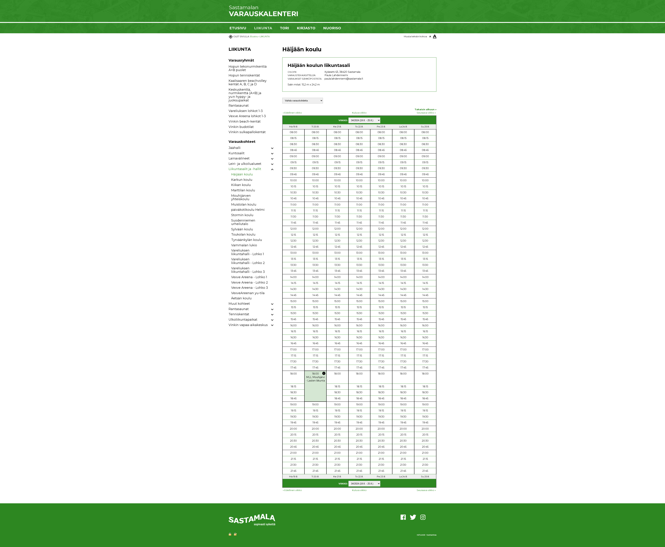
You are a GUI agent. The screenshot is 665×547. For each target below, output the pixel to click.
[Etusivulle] (263, 15)
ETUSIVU (237, 28)
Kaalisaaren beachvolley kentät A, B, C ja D (248, 82)
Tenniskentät (239, 314)
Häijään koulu (242, 174)
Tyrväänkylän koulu (246, 240)
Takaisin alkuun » (425, 109)
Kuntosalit (237, 153)
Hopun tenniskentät (244, 75)
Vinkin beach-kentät (245, 121)
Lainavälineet (239, 158)
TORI (284, 28)
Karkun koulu (241, 180)
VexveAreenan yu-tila (248, 293)
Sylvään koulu (242, 229)
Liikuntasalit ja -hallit (245, 169)
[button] (272, 148)
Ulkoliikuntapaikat (243, 320)
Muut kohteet (239, 304)
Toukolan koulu (243, 234)
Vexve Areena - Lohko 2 (249, 282)
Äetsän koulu (241, 298)
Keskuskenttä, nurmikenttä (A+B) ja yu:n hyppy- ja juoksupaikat (245, 95)
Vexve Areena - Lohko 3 (249, 288)
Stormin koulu (242, 215)
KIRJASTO (306, 28)
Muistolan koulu (243, 204)
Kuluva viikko (359, 112)
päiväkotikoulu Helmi (248, 210)
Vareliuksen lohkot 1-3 (246, 111)
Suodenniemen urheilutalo (243, 222)
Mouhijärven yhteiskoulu (241, 197)
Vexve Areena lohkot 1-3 (247, 116)
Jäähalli (235, 148)
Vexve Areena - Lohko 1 (249, 277)
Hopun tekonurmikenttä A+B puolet (248, 68)
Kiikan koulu (241, 185)
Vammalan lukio (244, 245)
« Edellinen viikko (292, 112)
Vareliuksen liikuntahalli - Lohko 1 (247, 252)
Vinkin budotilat (241, 127)
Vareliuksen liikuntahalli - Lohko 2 (248, 261)
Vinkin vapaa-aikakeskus (248, 325)
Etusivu (254, 36)
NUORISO (332, 28)
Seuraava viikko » (426, 112)
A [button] (430, 36)
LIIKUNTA (263, 28)
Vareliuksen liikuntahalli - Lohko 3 (248, 270)
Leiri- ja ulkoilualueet (245, 164)
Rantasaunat (239, 105)
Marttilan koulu (243, 190)
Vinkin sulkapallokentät (247, 132)
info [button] (324, 373)
